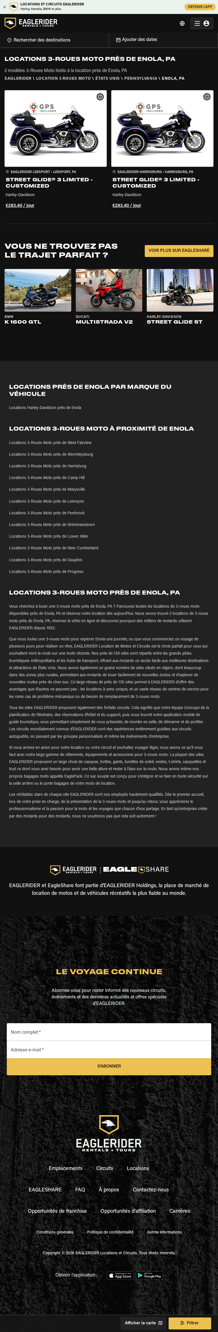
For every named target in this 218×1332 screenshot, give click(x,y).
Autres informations (164, 1233)
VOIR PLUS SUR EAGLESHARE (179, 251)
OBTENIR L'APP (200, 7)
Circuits (104, 1168)
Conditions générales (55, 1233)
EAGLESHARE (45, 1190)
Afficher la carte (140, 1323)
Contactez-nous (151, 1190)
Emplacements (66, 1168)
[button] (56, 150)
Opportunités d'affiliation (128, 1211)
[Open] (108, 39)
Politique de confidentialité (110, 1233)
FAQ (80, 1190)
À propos (109, 1190)
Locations (138, 1168)
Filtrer (193, 1323)
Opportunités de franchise (57, 1211)
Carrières (179, 1211)
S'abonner (109, 1066)
